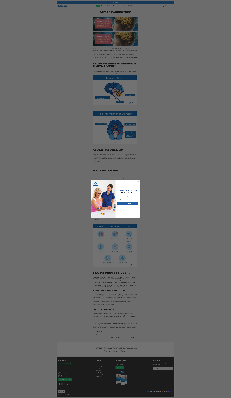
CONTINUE (127, 204)
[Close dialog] (138, 182)
